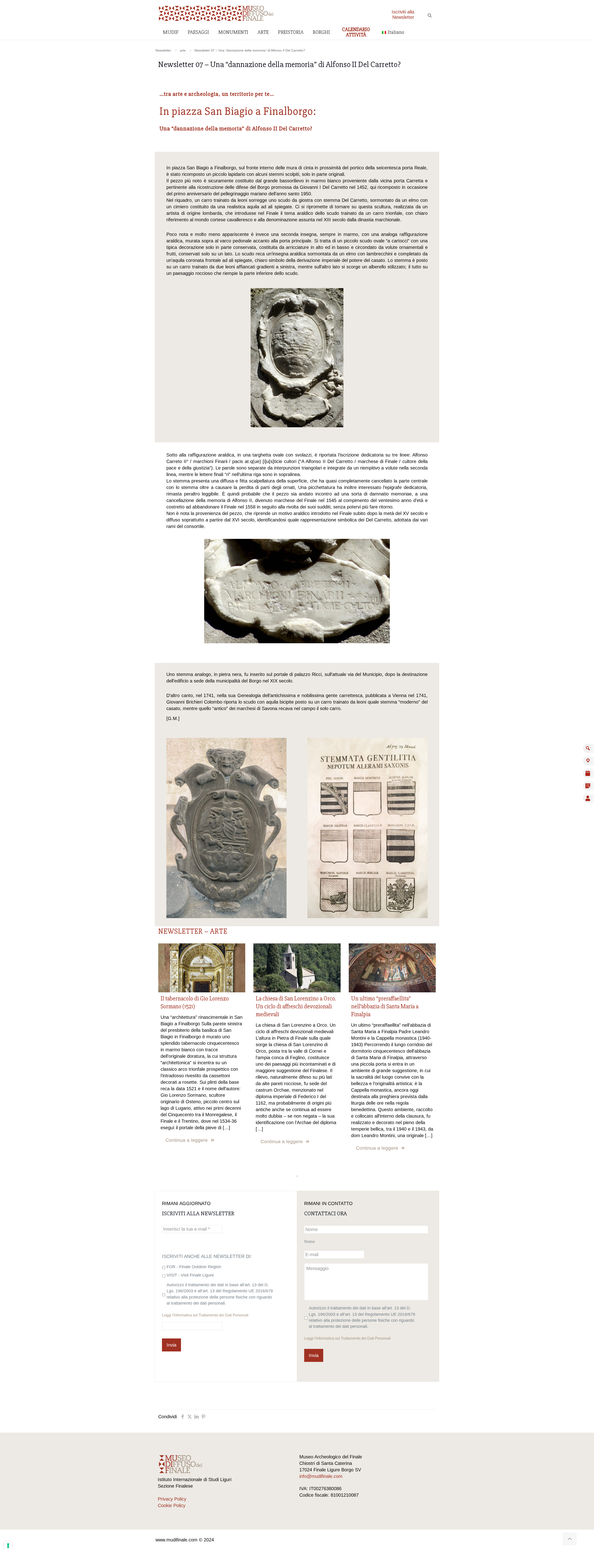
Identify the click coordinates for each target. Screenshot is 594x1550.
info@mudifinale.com (320, 1476)
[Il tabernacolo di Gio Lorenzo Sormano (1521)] (201, 967)
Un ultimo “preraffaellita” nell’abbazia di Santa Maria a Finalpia (384, 1006)
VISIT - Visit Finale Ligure (190, 1275)
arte (183, 50)
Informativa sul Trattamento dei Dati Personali (211, 1315)
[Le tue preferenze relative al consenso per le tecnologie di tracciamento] (8, 1545)
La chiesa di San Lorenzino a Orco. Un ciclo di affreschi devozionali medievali (296, 1006)
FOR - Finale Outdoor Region (194, 1266)
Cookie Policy (171, 1505)
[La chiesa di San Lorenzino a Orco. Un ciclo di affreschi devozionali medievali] (296, 967)
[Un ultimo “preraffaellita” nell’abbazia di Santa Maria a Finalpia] (392, 967)
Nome (309, 1241)
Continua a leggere (186, 1140)
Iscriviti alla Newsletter (403, 14)
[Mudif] (216, 13)
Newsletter (163, 50)
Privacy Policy (172, 1499)
